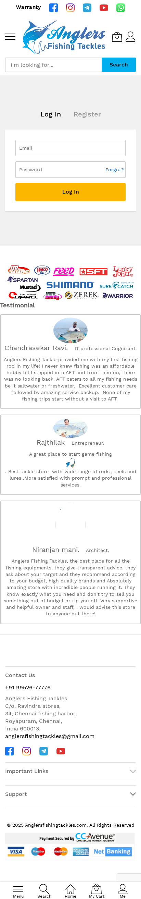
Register (87, 114)
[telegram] (87, 7)
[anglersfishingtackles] (65, 36)
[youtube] (104, 7)
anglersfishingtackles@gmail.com (49, 736)
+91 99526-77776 (28, 687)
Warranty (28, 7)
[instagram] (70, 7)
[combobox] (53, 65)
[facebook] (53, 7)
